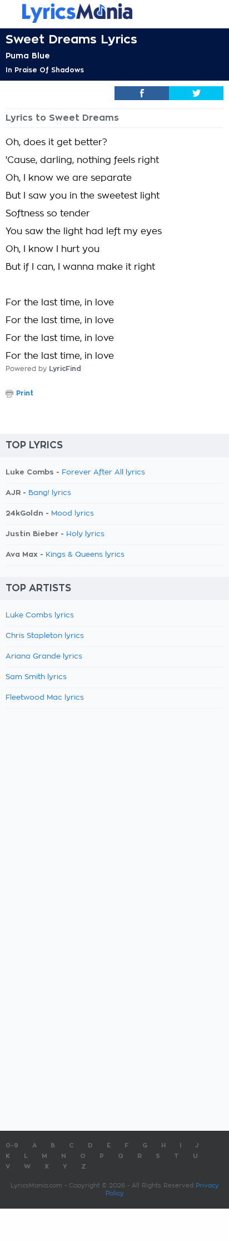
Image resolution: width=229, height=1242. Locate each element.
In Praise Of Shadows (45, 70)
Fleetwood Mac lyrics (45, 697)
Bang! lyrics (49, 493)
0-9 (12, 1145)
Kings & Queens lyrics (85, 554)
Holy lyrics (85, 534)
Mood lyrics (72, 513)
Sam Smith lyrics (36, 677)
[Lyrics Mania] (114, 13)
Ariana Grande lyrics (44, 656)
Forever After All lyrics (103, 472)
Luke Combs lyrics (40, 615)
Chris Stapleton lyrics (45, 636)
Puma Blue (28, 56)
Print (24, 393)
